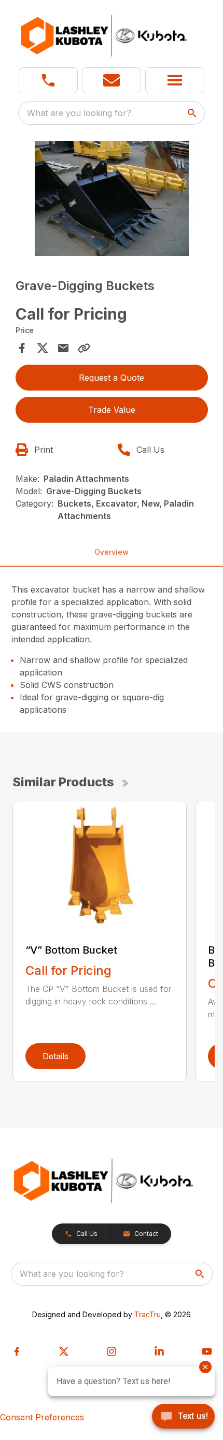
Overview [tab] (111, 552)
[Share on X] (42, 348)
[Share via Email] (63, 348)
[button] (48, 80)
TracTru (147, 1314)
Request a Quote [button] (111, 377)
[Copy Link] (84, 348)
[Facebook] (16, 1351)
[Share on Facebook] (22, 348)
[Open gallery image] (112, 198)
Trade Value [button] (111, 410)
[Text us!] (183, 1417)
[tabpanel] (112, 200)
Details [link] (55, 1056)
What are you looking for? (79, 113)
